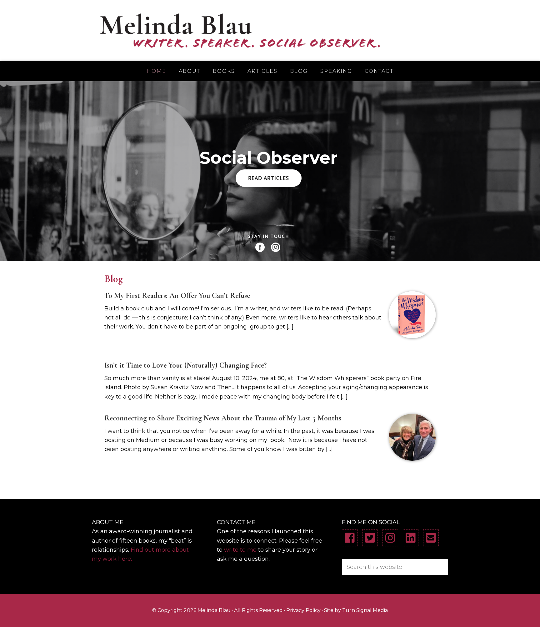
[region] (270, 171)
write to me (240, 549)
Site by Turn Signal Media (356, 610)
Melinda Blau (270, 30)
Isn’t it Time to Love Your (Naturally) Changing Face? (185, 365)
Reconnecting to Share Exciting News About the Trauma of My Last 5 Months (222, 418)
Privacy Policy (303, 610)
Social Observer (269, 157)
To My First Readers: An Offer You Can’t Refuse (177, 295)
